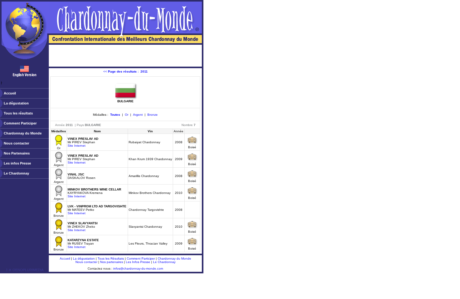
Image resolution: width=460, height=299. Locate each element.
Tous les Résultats (111, 258)
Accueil (10, 93)
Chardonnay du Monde (23, 133)
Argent (138, 114)
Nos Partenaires (17, 153)
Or (126, 114)
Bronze (152, 114)
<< (125, 71)
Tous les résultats (18, 113)
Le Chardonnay (16, 173)
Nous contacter (16, 143)
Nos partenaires (111, 262)
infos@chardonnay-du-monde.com (138, 268)
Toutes (115, 114)
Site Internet (76, 145)
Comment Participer (20, 123)
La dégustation (16, 103)
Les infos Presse (17, 163)
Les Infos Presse (138, 262)
